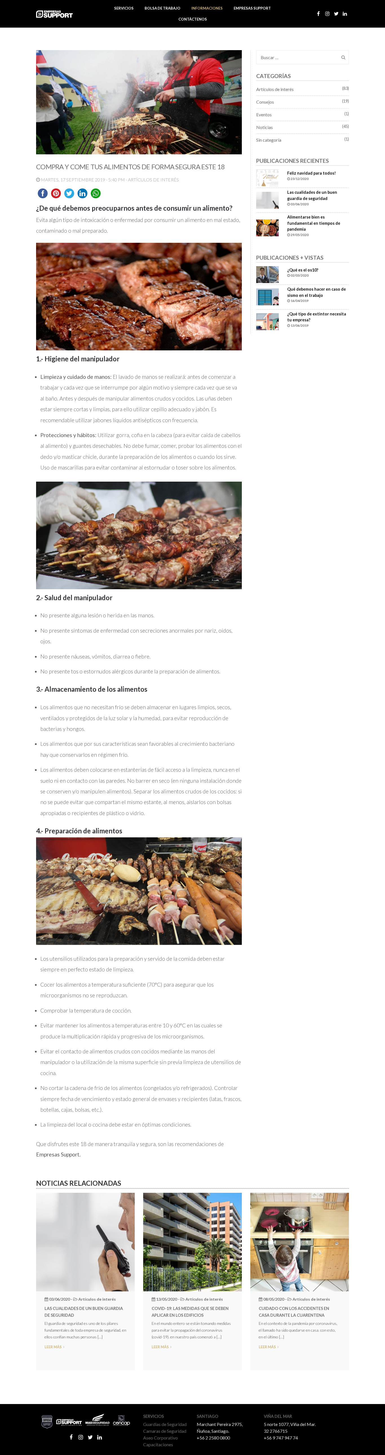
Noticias (264, 127)
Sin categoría (268, 140)
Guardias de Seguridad (165, 1424)
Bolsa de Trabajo (162, 8)
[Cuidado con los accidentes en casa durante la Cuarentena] (299, 1241)
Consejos (265, 101)
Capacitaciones (158, 1444)
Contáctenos (192, 19)
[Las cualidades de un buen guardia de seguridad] (85, 1241)
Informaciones (207, 8)
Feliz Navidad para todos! (311, 173)
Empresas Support (252, 8)
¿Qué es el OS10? (302, 270)
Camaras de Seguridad (164, 1431)
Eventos (264, 114)
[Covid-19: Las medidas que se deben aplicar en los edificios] (192, 1241)
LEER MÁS (53, 1347)
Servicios (124, 8)
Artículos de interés (275, 89)
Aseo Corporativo (160, 1437)
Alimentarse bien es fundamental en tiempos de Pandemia (313, 223)
